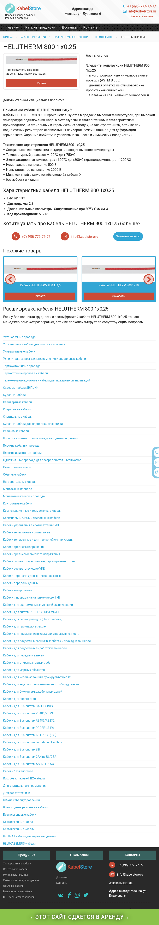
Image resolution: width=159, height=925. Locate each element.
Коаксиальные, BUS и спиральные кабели (31, 518)
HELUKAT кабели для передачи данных (30, 836)
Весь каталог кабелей (21, 897)
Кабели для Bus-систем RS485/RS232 (28, 720)
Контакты (90, 27)
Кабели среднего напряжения (24, 547)
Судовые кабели (14, 395)
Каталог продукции (40, 27)
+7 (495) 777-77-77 (141, 6)
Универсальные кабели (19, 351)
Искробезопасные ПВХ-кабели (24, 778)
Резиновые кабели (16, 431)
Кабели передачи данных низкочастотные (32, 575)
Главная (12, 27)
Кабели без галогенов (18, 771)
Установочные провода (19, 337)
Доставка (69, 27)
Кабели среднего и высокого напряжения (31, 554)
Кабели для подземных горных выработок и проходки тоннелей (47, 641)
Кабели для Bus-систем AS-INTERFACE (29, 764)
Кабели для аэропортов (19, 698)
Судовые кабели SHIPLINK (20, 387)
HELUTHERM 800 (104, 37)
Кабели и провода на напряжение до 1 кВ (31, 597)
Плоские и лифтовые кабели (22, 452)
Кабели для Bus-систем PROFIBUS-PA (28, 727)
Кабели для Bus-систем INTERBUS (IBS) (29, 735)
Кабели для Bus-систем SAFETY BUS (28, 706)
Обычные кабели (14, 474)
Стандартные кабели (17, 402)
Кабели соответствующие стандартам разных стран (39, 561)
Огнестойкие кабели (17, 467)
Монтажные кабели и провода (24, 496)
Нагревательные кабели (19, 481)
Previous (10, 279)
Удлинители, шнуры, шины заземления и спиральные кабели (44, 358)
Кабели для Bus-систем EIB (21, 749)
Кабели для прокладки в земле (24, 626)
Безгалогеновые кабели (19, 814)
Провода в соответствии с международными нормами (40, 438)
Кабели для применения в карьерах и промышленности (41, 633)
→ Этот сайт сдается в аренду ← (79, 917)
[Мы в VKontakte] (60, 895)
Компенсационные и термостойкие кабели (32, 510)
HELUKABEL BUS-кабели (19, 843)
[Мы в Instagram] (77, 895)
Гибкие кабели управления (21, 800)
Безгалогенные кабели (19, 829)
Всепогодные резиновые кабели (25, 807)
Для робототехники (16, 793)
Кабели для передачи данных (23, 655)
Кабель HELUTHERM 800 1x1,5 (40, 285)
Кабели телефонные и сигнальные (26, 532)
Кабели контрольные (17, 590)
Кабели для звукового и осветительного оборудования (41, 684)
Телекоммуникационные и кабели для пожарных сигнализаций (46, 380)
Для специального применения (25, 785)
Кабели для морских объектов (24, 670)
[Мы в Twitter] (85, 895)
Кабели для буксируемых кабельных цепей (32, 691)
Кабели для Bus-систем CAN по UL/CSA (30, 756)
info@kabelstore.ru (142, 11)
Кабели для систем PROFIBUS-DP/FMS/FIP (31, 612)
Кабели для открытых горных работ (27, 662)
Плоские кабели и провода (21, 445)
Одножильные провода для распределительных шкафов (42, 460)
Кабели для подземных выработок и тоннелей (35, 648)
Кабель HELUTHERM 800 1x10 (119, 285)
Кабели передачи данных (20, 583)
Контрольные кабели (17, 503)
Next (148, 279)
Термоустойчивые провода (70, 37)
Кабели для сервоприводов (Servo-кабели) (32, 619)
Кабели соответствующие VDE (24, 568)
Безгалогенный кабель (19, 821)
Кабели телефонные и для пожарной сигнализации (38, 539)
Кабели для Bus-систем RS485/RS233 (28, 713)
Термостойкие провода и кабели (25, 373)
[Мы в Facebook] (68, 895)
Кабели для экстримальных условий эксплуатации (38, 604)
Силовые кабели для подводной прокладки (33, 423)
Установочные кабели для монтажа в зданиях (35, 344)
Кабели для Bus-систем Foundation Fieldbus (32, 742)
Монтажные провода (17, 489)
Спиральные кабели (17, 409)
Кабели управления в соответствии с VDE (31, 525)
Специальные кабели (18, 416)
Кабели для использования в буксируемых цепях (37, 677)
